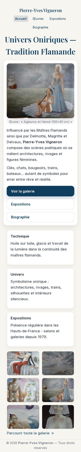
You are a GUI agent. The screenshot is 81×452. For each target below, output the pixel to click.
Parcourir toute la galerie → (30, 433)
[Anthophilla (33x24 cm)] (58, 417)
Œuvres (38, 18)
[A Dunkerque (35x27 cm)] (23, 363)
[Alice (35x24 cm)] (23, 417)
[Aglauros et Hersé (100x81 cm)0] (58, 390)
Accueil (21, 18)
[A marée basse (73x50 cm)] (58, 363)
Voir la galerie (23, 191)
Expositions (58, 18)
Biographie (40, 27)
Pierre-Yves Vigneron (40, 10)
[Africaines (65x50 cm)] (23, 390)
